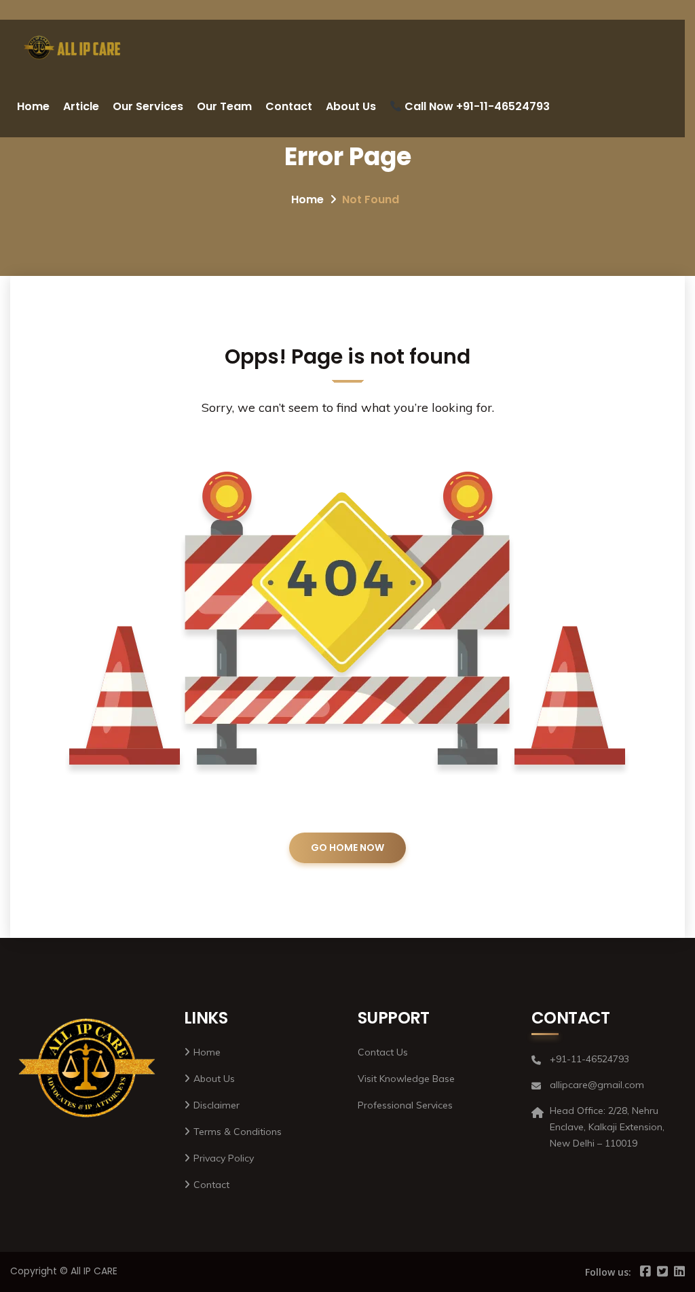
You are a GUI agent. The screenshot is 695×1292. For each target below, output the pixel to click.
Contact (288, 106)
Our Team (224, 106)
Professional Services (405, 1105)
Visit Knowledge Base (406, 1078)
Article (81, 106)
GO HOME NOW (347, 847)
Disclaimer (216, 1105)
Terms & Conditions (237, 1131)
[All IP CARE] (72, 48)
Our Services (148, 106)
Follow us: (608, 1271)
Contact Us (383, 1052)
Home (33, 106)
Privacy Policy (223, 1158)
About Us (351, 106)
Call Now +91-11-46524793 (476, 106)
